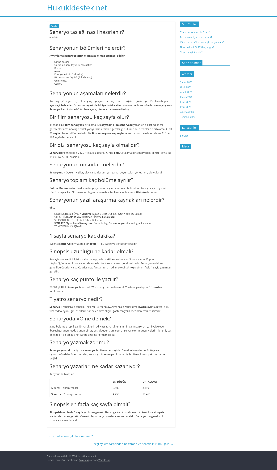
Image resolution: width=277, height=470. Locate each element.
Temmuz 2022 (187, 116)
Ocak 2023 (185, 87)
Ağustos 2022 (187, 111)
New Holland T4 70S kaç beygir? (197, 47)
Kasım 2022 (186, 97)
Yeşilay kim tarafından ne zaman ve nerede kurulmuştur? (133, 444)
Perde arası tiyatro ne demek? (196, 37)
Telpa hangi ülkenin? (191, 52)
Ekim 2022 (185, 101)
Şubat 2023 (186, 82)
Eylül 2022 (185, 106)
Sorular (54, 26)
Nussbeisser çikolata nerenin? (71, 436)
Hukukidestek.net (77, 8)
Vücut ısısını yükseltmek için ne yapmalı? (202, 42)
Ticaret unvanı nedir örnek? (195, 32)
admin (55, 37)
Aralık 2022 (186, 92)
